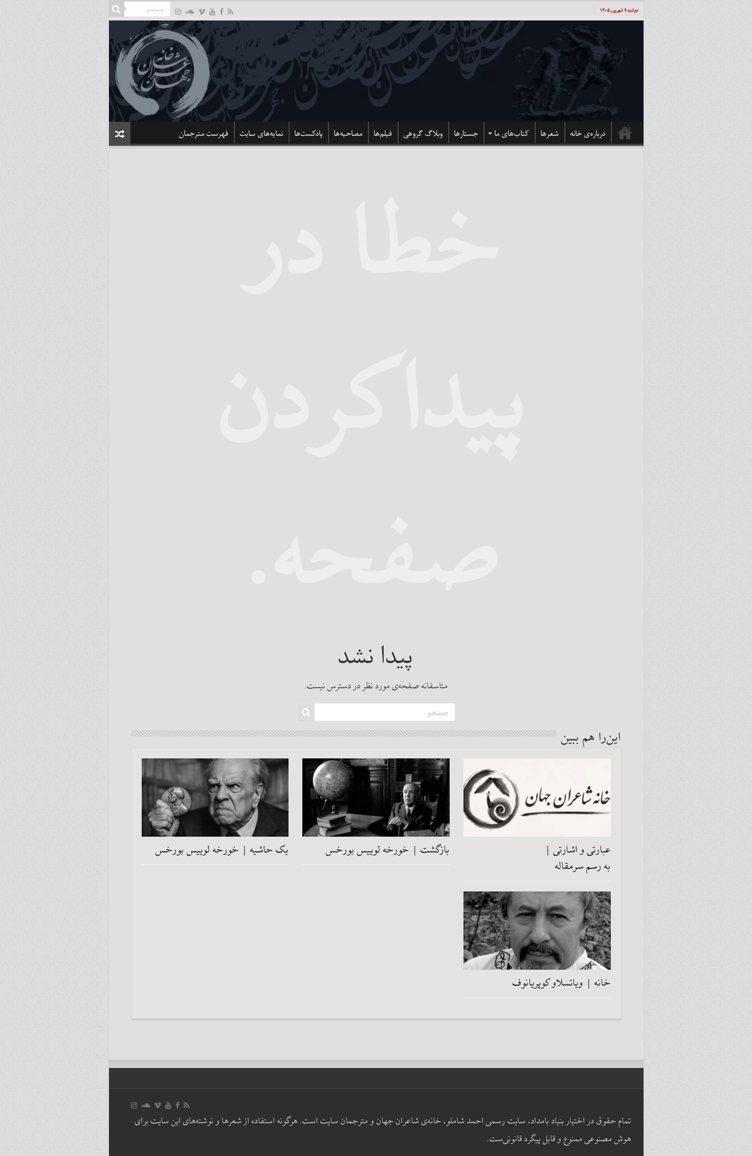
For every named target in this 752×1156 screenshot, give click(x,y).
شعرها (550, 133)
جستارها (466, 133)
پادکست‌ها (309, 133)
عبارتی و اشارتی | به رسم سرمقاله (578, 858)
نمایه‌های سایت (261, 133)
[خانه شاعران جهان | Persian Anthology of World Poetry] (376, 69)
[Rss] (230, 11)
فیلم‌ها (383, 133)
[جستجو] (116, 9)
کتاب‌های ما (512, 133)
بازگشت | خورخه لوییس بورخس (388, 850)
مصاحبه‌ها (348, 133)
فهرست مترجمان (204, 133)
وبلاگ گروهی (423, 133)
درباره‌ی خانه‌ (588, 133)
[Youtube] (212, 11)
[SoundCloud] (189, 11)
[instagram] (178, 11)
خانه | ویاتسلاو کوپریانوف (562, 983)
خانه (625, 132)
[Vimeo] (201, 11)
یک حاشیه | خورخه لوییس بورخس (222, 850)
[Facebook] (221, 11)
